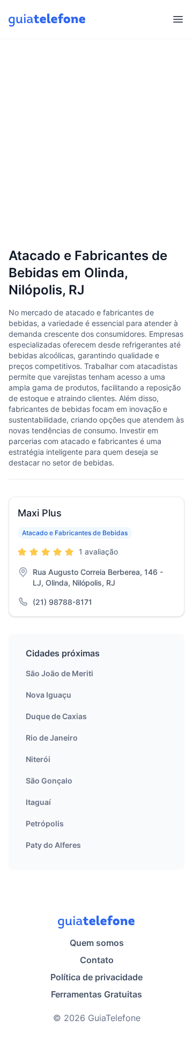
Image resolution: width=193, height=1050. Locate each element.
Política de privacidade (96, 977)
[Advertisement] (96, 144)
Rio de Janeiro (52, 737)
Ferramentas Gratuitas (96, 994)
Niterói (38, 759)
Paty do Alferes (53, 844)
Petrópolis (45, 823)
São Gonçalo (49, 780)
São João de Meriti (59, 673)
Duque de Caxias (56, 716)
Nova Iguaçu (48, 694)
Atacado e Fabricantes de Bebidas (75, 533)
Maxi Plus (40, 513)
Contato (97, 960)
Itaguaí (38, 802)
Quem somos (97, 942)
